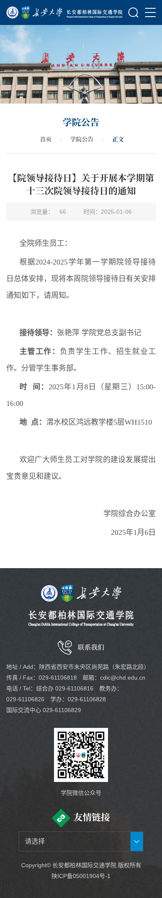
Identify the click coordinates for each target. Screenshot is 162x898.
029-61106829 (62, 710)
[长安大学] (34, 12)
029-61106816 (74, 688)
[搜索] (133, 12)
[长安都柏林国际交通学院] (94, 12)
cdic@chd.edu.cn (122, 677)
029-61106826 (25, 699)
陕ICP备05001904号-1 (81, 876)
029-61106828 (87, 699)
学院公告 (81, 139)
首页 (46, 139)
